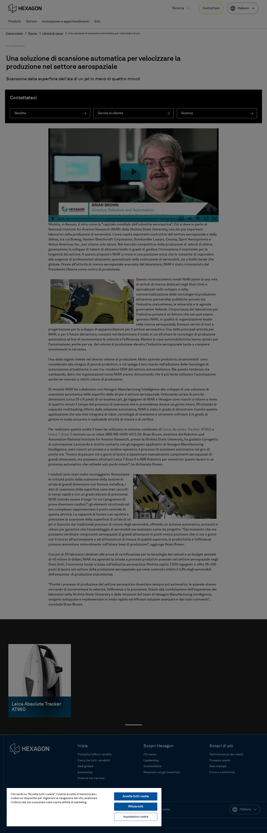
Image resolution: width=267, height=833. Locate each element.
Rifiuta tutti (135, 806)
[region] (84, 807)
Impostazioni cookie (135, 816)
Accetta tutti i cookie (136, 796)
